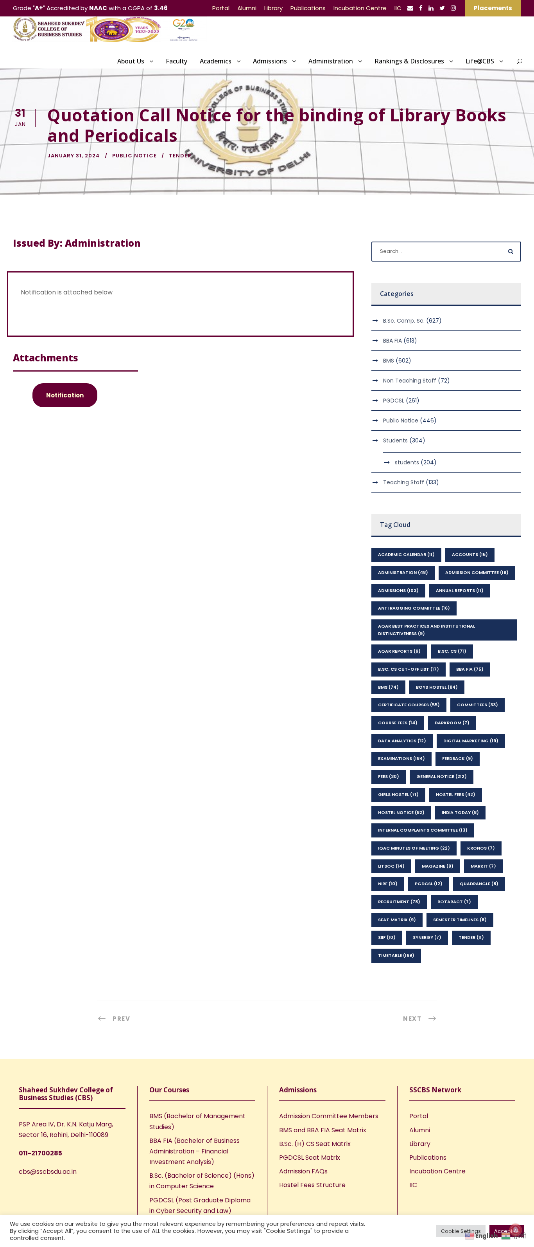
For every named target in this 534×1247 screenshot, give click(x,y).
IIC (397, 8)
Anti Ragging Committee (414, 608)
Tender (180, 155)
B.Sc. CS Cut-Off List (408, 669)
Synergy (427, 937)
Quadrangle (479, 884)
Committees (477, 705)
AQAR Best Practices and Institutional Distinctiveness (426, 630)
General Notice (441, 776)
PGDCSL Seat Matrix (309, 1157)
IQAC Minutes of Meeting (414, 848)
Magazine (437, 866)
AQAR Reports (399, 651)
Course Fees (398, 723)
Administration (330, 61)
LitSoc (391, 866)
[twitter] (442, 8)
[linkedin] (431, 8)
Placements (493, 8)
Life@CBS (480, 61)
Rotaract (454, 902)
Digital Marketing (470, 741)
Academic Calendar (406, 554)
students (407, 462)
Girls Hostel (398, 794)
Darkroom (452, 723)
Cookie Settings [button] (461, 1231)
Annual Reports (460, 590)
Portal (220, 8)
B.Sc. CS (452, 651)
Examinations (401, 758)
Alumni (246, 8)
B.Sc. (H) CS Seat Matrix (315, 1143)
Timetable (396, 955)
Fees (388, 776)
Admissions (270, 61)
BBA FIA (392, 341)
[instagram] (453, 8)
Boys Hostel (437, 687)
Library (273, 8)
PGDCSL (393, 400)
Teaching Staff (403, 482)
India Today (460, 812)
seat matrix (397, 920)
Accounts (470, 554)
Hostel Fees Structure (312, 1184)
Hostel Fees (455, 794)
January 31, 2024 (73, 155)
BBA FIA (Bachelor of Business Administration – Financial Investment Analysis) (194, 1151)
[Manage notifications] (515, 1230)
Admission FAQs (303, 1171)
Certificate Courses (409, 705)
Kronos (481, 848)
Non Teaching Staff (409, 380)
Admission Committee (477, 572)
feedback (457, 758)
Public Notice (134, 155)
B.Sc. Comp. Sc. (404, 321)
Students (395, 440)
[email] (410, 8)
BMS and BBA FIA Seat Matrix (322, 1130)
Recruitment (399, 902)
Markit (483, 866)
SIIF (387, 937)
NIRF (388, 884)
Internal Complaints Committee (423, 830)
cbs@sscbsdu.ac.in (48, 1171)
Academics (215, 61)
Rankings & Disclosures (409, 61)
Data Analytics (402, 741)
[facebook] (421, 8)
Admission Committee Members (328, 1116)
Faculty (176, 61)
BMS (388, 361)
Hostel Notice (401, 812)
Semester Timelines (460, 920)
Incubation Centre (360, 8)
